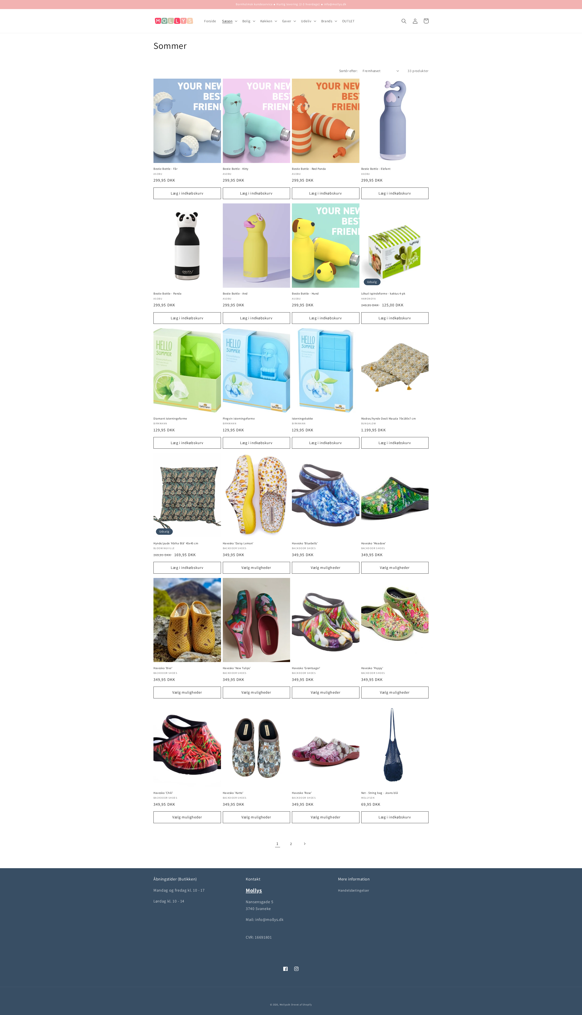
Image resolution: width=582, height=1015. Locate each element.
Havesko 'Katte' (233, 793)
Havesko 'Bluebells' (305, 543)
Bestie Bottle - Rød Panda (309, 169)
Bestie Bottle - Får (165, 169)
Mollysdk (285, 1004)
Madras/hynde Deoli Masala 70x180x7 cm (388, 418)
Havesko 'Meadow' (373, 543)
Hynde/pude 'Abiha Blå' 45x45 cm (175, 543)
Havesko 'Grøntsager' (306, 668)
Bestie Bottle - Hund (305, 293)
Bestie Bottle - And (235, 293)
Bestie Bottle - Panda (167, 293)
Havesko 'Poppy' (372, 668)
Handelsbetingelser (353, 890)
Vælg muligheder (256, 567)
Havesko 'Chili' (163, 793)
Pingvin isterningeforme (239, 418)
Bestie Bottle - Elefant (376, 169)
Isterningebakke (302, 418)
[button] (229, 21)
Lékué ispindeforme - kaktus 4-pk (383, 293)
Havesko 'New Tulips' (237, 668)
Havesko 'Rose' (302, 793)
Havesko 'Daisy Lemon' (238, 543)
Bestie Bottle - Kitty (236, 169)
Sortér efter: (348, 70)
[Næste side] (304, 843)
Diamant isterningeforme (170, 418)
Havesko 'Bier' (162, 668)
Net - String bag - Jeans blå (379, 793)
